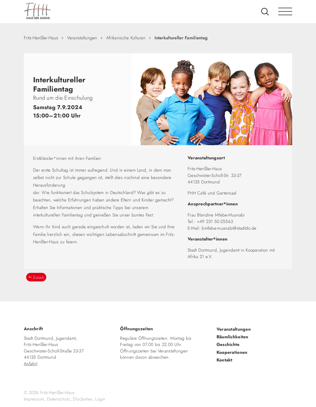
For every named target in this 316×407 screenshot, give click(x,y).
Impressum (34, 399)
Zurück (38, 277)
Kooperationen (232, 352)
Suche (265, 11)
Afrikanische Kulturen (126, 38)
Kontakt (224, 360)
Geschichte (228, 344)
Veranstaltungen (82, 38)
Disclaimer (82, 399)
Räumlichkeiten (232, 337)
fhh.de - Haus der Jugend (53, 11)
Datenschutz (58, 399)
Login (100, 399)
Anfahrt (30, 364)
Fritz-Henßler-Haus (41, 38)
